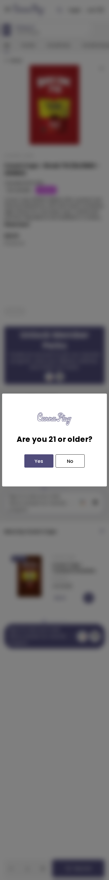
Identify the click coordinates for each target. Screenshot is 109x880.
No (70, 461)
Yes (39, 461)
